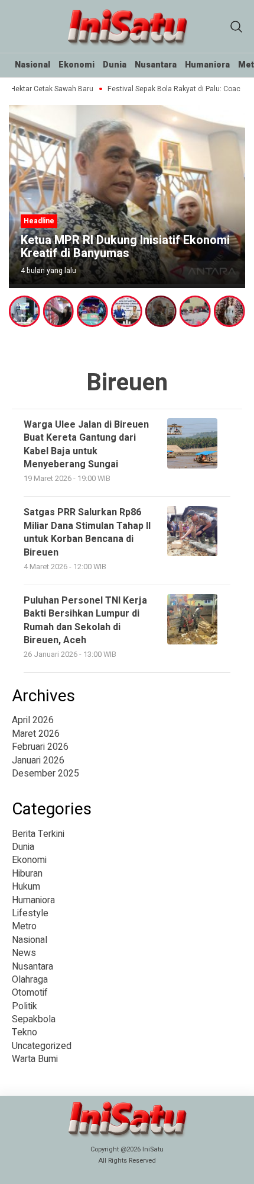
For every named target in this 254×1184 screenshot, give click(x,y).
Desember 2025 (45, 773)
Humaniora (207, 65)
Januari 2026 (38, 760)
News (24, 953)
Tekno (24, 1032)
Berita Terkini (38, 834)
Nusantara (156, 65)
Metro (24, 926)
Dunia (114, 65)
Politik (24, 1006)
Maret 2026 (36, 734)
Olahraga (30, 980)
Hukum (26, 887)
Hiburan (27, 874)
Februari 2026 (40, 747)
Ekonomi (76, 65)
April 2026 (33, 720)
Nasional (32, 65)
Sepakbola (34, 1019)
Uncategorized (41, 1046)
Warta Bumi (35, 1059)
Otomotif (30, 993)
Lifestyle (30, 913)
